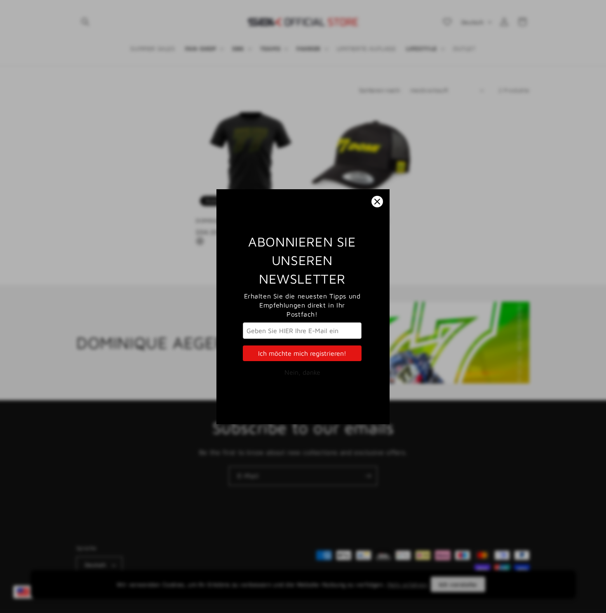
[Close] (377, 201)
